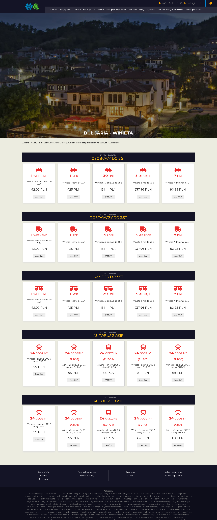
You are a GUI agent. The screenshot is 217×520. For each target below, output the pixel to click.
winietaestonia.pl (133, 515)
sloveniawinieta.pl (156, 504)
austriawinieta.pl (52, 493)
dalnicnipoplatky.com (105, 496)
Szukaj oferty (43, 472)
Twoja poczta (65, 10)
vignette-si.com (120, 509)
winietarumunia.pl (72, 517)
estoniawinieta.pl (92, 499)
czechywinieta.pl (69, 496)
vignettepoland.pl (149, 509)
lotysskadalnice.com (99, 501)
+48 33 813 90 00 (172, 3)
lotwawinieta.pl (81, 501)
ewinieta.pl (127, 499)
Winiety (77, 10)
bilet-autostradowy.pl (71, 493)
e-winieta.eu (173, 496)
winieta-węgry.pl (156, 512)
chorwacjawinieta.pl (33, 496)
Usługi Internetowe (173, 472)
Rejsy (141, 10)
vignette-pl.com (69, 509)
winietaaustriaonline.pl (37, 515)
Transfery (133, 10)
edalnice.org (186, 496)
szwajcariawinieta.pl (132, 507)
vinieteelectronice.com (35, 512)
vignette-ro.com (104, 509)
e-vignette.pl (160, 496)
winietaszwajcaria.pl (144, 517)
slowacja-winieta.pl (55, 507)
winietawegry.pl (180, 517)
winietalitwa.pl (149, 515)
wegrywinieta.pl (54, 512)
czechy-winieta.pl (52, 496)
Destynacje (43, 479)
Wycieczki (151, 10)
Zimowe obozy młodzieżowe (170, 10)
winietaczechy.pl (116, 515)
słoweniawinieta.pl (151, 507)
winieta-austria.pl (71, 512)
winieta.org (171, 512)
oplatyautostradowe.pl (41, 504)
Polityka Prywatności (87, 472)
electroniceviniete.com (72, 499)
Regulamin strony (87, 475)
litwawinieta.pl (183, 499)
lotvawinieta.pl (66, 501)
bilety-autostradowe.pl (92, 493)
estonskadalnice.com (111, 499)
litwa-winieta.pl (167, 499)
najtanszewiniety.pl (181, 501)
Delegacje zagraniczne (116, 10)
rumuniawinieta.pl (116, 504)
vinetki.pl (163, 509)
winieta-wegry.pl (139, 512)
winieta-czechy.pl (88, 512)
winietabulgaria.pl (79, 515)
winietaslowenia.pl (125, 517)
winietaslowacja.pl (107, 517)
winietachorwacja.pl (97, 515)
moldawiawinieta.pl (162, 501)
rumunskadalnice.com (136, 504)
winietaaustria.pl (185, 512)
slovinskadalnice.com (36, 507)
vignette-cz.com (52, 509)
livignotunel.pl (33, 501)
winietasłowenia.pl (163, 517)
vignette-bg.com (34, 509)
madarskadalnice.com (119, 501)
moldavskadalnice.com (142, 501)
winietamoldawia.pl (181, 515)
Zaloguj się (130, 472)
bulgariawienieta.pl (112, 493)
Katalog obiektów (193, 10)
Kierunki (43, 475)
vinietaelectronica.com (180, 509)
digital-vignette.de (144, 496)
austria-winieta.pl (35, 493)
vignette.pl (134, 509)
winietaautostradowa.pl (59, 515)
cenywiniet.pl (182, 493)
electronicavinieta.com (49, 499)
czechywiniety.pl (86, 496)
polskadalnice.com (78, 504)
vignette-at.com (183, 507)
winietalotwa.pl (163, 515)
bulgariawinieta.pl (130, 493)
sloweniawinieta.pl (92, 507)
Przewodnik (98, 10)
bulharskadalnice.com (150, 493)
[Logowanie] (210, 3)
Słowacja (87, 10)
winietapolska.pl (55, 517)
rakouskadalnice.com (97, 504)
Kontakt (53, 10)
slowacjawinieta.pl (74, 507)
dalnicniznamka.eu (125, 496)
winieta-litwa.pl (104, 512)
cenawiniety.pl (168, 493)
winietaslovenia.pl (89, 517)
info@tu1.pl (194, 3)
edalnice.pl (32, 499)
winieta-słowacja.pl (122, 512)
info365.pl (138, 499)
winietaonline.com (37, 517)
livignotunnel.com (49, 501)
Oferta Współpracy (173, 475)
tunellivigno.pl (167, 507)
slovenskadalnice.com (176, 504)
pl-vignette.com (60, 504)
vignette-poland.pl (86, 509)
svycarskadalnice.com (111, 507)
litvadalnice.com (152, 499)
